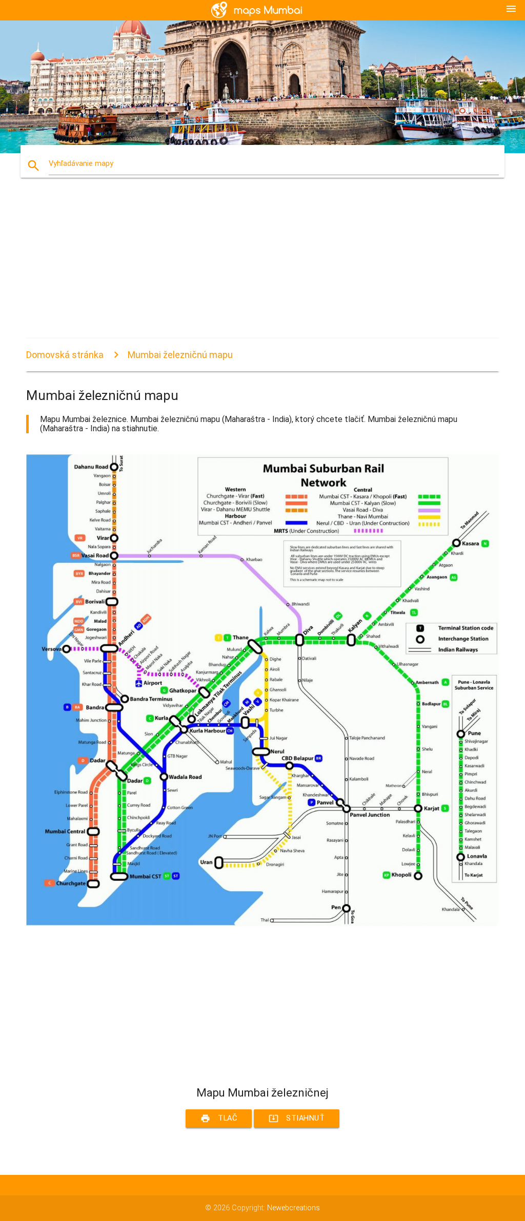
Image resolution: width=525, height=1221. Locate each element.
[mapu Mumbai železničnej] (262, 924)
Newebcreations (293, 1208)
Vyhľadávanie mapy (81, 163)
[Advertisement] (262, 267)
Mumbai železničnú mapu (180, 354)
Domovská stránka (65, 354)
